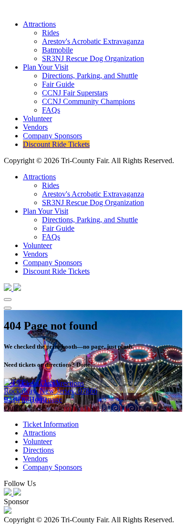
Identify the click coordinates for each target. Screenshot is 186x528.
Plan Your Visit (45, 67)
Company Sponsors (52, 136)
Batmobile (57, 50)
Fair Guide (58, 84)
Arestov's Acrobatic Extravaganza (93, 41)
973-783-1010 (25, 399)
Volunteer (37, 118)
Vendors (35, 127)
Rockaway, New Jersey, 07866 (50, 391)
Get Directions (62, 383)
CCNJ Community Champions (88, 101)
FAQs (51, 110)
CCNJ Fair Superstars (75, 93)
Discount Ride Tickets (56, 144)
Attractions (39, 24)
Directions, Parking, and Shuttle (90, 76)
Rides (50, 33)
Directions (38, 450)
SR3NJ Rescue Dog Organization (93, 58)
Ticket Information (51, 424)
